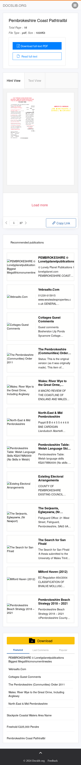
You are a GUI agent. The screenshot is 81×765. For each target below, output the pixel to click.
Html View (14, 80)
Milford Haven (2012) (52, 572)
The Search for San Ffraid (52, 542)
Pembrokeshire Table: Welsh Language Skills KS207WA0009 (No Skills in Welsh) (54, 446)
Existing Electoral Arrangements (50, 478)
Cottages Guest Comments (49, 319)
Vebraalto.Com (48, 289)
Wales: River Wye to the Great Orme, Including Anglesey (52, 383)
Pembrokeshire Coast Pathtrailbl (26, 738)
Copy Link (63, 223)
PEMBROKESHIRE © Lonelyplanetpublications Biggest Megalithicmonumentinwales (58, 259)
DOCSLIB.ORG (14, 5)
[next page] (26, 222)
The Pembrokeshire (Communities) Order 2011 (53, 351)
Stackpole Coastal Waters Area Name (29, 715)
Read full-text (29, 56)
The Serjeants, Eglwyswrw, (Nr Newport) (49, 510)
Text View (34, 80)
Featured (18, 650)
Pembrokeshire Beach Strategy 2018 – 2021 (54, 601)
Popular (63, 650)
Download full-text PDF (34, 46)
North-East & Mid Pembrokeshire (50, 414)
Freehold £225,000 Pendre (23, 727)
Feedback (53, 760)
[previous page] (6, 222)
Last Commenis (41, 650)
